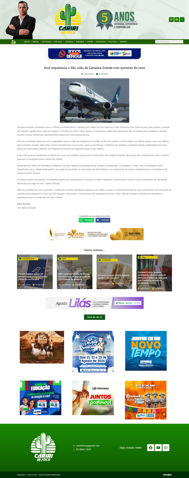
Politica (112, 42)
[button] (86, 220)
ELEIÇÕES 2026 (28, 259)
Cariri (90, 42)
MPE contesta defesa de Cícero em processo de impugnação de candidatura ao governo (74, 277)
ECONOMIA (106, 260)
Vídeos (123, 42)
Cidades (69, 42)
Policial (58, 42)
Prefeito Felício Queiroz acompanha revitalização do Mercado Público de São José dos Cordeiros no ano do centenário (152, 277)
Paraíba (80, 42)
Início (27, 42)
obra (143, 257)
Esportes (100, 42)
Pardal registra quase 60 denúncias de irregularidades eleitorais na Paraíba (32, 277)
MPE (64, 259)
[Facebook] (171, 19)
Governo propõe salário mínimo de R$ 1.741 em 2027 (113, 276)
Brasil (36, 42)
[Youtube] (176, 19)
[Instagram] (182, 19)
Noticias (46, 42)
